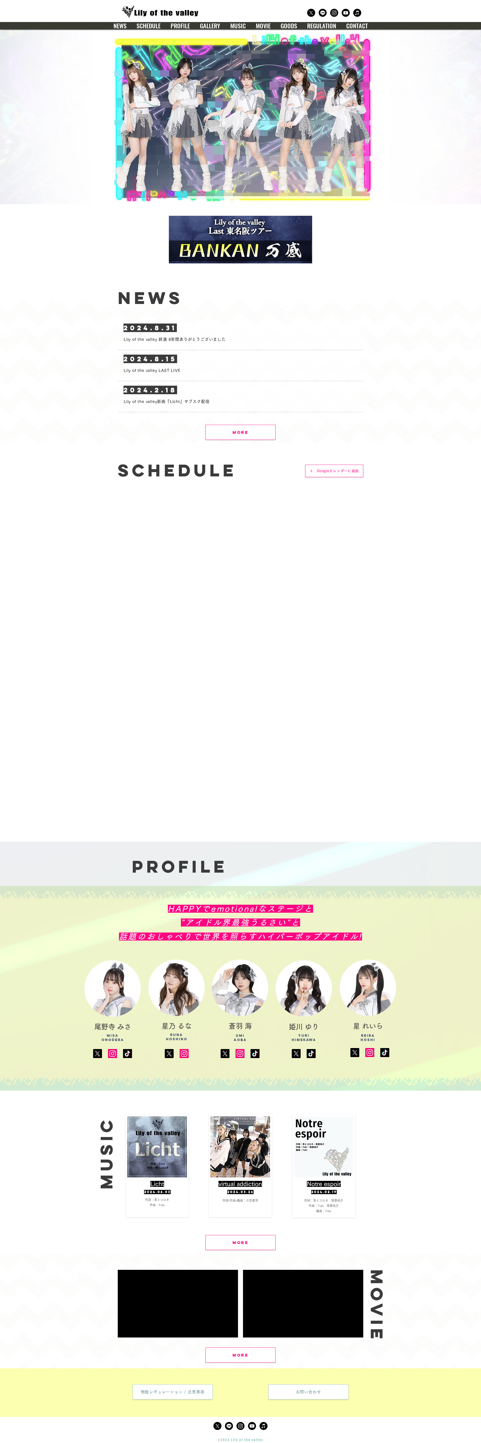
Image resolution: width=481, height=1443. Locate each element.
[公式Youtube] (346, 13)
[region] (157, 1165)
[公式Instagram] (334, 13)
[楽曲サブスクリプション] (357, 13)
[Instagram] (112, 1053)
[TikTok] (127, 1053)
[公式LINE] (323, 13)
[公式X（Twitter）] (311, 13)
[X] (97, 1053)
